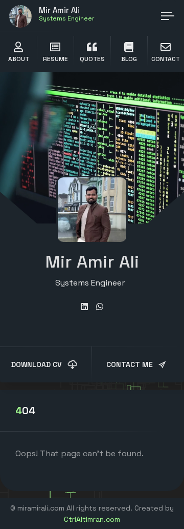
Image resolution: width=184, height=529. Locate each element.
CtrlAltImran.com (92, 519)
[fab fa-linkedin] (84, 306)
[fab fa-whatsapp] (99, 306)
